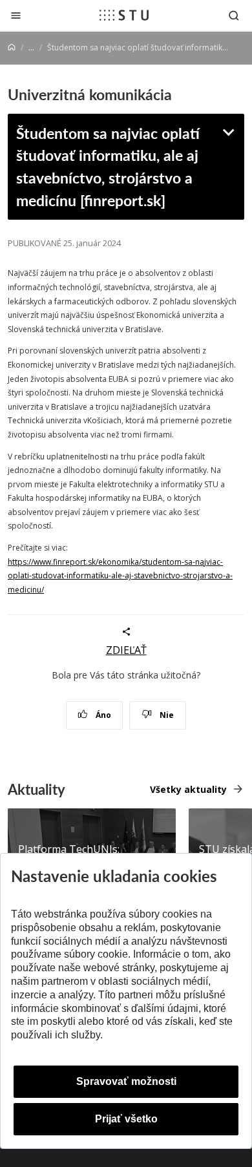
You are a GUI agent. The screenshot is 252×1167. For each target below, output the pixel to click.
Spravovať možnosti (126, 1081)
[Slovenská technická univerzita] (124, 15)
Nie (166, 715)
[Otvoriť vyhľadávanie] (234, 15)
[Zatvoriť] (16, 15)
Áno (102, 715)
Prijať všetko (126, 1118)
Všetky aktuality (188, 789)
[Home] (12, 47)
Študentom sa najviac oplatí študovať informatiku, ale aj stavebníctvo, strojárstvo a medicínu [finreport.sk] (108, 166)
